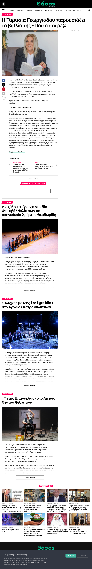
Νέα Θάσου (21, 10)
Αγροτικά (68, 10)
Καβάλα (29, 10)
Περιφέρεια (38, 10)
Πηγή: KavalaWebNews (17, 152)
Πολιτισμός (48, 10)
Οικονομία (58, 10)
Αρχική (12, 10)
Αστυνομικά (77, 10)
